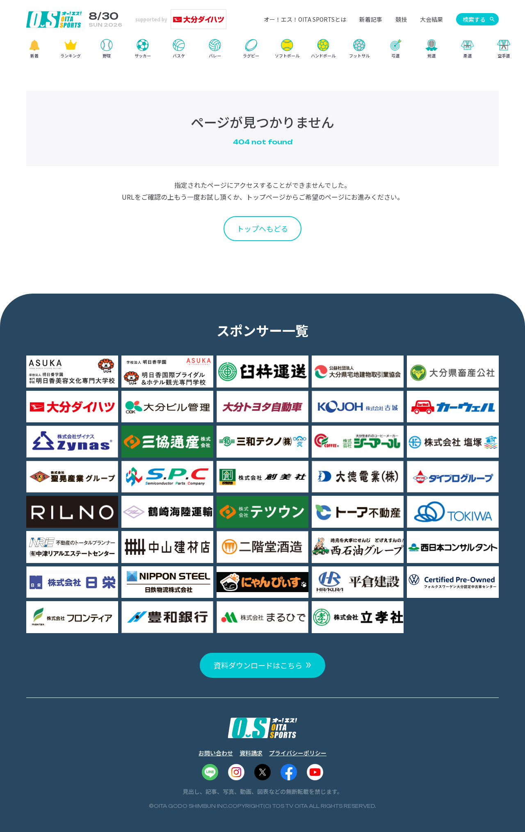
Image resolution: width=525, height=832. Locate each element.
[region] (262, 51)
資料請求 (251, 753)
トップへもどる (262, 228)
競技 (401, 19)
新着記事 (370, 19)
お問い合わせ (216, 753)
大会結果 (431, 19)
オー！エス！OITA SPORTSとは (305, 19)
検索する (474, 19)
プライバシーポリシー (297, 753)
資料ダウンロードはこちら (258, 665)
